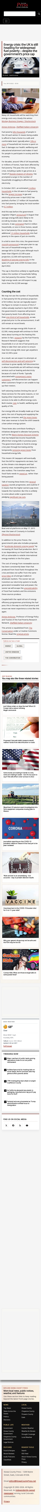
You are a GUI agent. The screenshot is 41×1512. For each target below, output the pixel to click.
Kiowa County (27, 1408)
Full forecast (7, 1046)
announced (21, 215)
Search (24, 1450)
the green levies (30, 417)
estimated (19, 224)
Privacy (24, 1462)
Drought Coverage (28, 1434)
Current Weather (28, 1428)
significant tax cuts (18, 497)
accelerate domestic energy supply (19, 546)
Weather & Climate (28, 1431)
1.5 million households (20, 233)
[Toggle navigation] (6, 21)
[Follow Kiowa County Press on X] (6, 1125)
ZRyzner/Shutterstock (11, 534)
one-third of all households (17, 317)
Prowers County (27, 1414)
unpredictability (30, 588)
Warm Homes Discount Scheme (25, 434)
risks (15, 403)
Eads (23, 1417)
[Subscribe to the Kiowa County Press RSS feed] (20, 1125)
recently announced (10, 244)
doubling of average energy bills (15, 259)
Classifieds (7, 1460)
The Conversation (12, 658)
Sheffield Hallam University (27, 127)
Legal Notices (8, 1442)
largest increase (15, 194)
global (20, 646)
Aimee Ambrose (8, 127)
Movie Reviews (9, 1453)
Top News (7, 1408)
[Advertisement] (20, 1219)
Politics (6, 1416)
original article (23, 634)
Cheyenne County (28, 1411)
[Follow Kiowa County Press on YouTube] (27, 1125)
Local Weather (27, 1437)
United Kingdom (12, 652)
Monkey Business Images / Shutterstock (19, 121)
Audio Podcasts (9, 1457)
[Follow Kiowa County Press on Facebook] (13, 1125)
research (18, 337)
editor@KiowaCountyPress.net (22, 1481)
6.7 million (8, 206)
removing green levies (21, 450)
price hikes (6, 576)
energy (8, 646)
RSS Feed (25, 1453)
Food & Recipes (9, 1450)
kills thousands (19, 132)
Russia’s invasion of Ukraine (21, 174)
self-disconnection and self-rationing (17, 361)
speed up (23, 473)
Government (8, 1428)
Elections (7, 1420)
